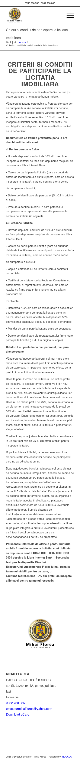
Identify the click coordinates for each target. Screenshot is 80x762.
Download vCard (17, 714)
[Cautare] (58, 15)
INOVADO (66, 756)
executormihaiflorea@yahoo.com (29, 708)
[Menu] (68, 15)
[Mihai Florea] (33, 15)
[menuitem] (58, 15)
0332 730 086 (15, 702)
